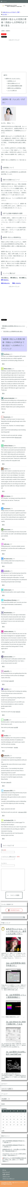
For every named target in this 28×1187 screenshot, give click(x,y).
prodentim (7, 571)
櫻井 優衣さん (14, 277)
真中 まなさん (5, 279)
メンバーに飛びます (12, 90)
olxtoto (6, 468)
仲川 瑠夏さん (23, 277)
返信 (3, 363)
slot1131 (6, 689)
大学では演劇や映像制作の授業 (14, 85)
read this (6, 1146)
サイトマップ (6, 1172)
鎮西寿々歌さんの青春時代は (14, 88)
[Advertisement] (14, 55)
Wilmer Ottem (7, 368)
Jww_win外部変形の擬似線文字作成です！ (13, 1140)
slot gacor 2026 (8, 790)
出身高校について (11, 81)
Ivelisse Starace (8, 445)
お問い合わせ (6, 1174)
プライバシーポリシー (8, 1178)
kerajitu (6, 735)
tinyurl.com (7, 417)
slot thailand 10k (8, 820)
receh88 (6, 719)
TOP (10, 12)
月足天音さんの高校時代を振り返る (12, 331)
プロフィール (6, 1176)
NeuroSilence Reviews (10, 600)
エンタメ (4, 34)
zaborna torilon (8, 656)
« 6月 (2, 1130)
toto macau (7, 496)
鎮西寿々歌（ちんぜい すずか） (13, 78)
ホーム (4, 1170)
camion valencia (8, 631)
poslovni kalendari (9, 398)
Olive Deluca (11, 1155)
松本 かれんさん (5, 283)
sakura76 (6, 755)
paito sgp (6, 544)
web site (6, 1142)
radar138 (6, 671)
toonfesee (6, 354)
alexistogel (7, 508)
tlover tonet (7, 529)
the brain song (8, 558)
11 (6, 1119)
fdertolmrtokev (8, 612)
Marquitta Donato (10, 1151)
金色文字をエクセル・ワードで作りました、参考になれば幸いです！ (16, 931)
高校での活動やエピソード (13, 83)
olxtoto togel (7, 589)
